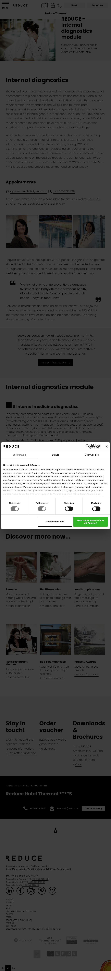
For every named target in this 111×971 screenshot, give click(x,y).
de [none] (2, 968)
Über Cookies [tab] (92, 455)
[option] (2, 968)
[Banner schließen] (107, 446)
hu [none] (13, 968)
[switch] (42, 509)
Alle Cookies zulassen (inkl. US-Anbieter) (90, 521)
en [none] (8, 968)
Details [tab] (55, 455)
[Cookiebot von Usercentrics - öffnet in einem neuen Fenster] (87, 446)
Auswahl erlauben (55, 521)
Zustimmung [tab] (19, 455)
